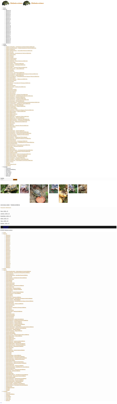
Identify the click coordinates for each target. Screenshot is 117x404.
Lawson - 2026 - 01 (5, 213)
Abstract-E (8, 15)
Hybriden (8, 163)
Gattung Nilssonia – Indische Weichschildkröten (17, 125)
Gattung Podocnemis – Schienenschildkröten (16, 141)
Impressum (8, 168)
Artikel (4, 44)
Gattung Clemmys (10, 71)
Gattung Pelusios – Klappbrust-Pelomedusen (16, 137)
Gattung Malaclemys (11, 112)
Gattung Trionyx (9, 161)
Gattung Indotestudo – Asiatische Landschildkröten (18, 103)
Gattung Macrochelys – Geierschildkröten (16, 111)
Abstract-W (8, 39)
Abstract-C (8, 13)
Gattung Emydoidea (10, 85)
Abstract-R (8, 32)
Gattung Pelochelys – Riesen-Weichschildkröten (17, 132)
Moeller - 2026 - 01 (5, 223)
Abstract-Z (8, 42)
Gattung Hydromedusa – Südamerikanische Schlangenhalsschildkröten (22, 102)
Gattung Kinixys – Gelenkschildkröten (14, 105)
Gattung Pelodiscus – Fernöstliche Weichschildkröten (18, 133)
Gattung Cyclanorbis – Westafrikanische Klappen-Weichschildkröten (22, 74)
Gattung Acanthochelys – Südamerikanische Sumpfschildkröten (21, 48)
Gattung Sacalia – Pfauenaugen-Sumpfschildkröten (18, 151)
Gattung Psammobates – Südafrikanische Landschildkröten (20, 142)
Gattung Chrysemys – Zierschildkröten (15, 68)
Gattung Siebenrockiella (11, 152)
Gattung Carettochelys (11, 58)
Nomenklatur (9, 172)
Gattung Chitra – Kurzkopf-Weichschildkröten (16, 67)
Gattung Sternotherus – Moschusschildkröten (16, 155)
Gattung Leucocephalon (11, 108)
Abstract (5, 9)
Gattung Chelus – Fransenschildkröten (15, 63)
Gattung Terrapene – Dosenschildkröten (15, 157)
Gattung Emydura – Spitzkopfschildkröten (16, 86)
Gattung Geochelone (11, 92)
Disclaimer (8, 170)
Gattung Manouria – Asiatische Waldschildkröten (17, 116)
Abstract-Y (8, 41)
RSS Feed (8, 175)
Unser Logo (8, 174)
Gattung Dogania (10, 81)
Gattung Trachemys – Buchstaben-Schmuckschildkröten (19, 160)
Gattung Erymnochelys (11, 90)
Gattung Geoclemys (10, 93)
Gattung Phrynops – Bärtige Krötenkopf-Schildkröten (18, 138)
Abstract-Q (8, 31)
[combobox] (7, 179)
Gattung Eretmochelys (11, 89)
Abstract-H (8, 19)
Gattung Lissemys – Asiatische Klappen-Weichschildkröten (20, 110)
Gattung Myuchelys (10, 123)
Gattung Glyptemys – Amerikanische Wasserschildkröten (19, 95)
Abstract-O (8, 28)
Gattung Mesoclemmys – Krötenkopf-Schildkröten (18, 120)
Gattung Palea (9, 129)
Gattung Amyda (9, 52)
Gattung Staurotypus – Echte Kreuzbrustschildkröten (18, 154)
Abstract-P (8, 30)
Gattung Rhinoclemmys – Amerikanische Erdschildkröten (19, 150)
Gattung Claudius (10, 70)
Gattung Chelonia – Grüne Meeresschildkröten (17, 61)
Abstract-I (8, 20)
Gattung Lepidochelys (11, 107)
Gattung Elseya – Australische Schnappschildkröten (18, 83)
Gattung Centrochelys (11, 59)
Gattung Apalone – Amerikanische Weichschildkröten (18, 53)
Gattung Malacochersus (11, 114)
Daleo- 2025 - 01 (4, 218)
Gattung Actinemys (10, 49)
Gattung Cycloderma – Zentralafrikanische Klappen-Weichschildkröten (22, 76)
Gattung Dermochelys (11, 80)
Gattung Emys (9, 88)
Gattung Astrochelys (11, 54)
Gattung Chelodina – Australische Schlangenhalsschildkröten (20, 46)
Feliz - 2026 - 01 (4, 211)
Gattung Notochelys (10, 126)
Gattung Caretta (9, 57)
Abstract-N (8, 27)
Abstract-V (8, 37)
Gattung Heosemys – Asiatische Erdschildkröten (17, 99)
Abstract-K (8, 23)
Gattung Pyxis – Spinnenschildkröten (14, 146)
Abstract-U (8, 36)
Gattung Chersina (10, 66)
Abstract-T (8, 35)
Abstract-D (8, 14)
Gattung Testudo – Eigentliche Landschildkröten (17, 159)
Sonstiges (8, 165)
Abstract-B (8, 11)
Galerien (5, 45)
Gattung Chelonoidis (10, 62)
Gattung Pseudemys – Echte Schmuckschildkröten (18, 145)
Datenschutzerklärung (11, 169)
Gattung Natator (10, 124)
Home (4, 8)
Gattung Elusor (9, 84)
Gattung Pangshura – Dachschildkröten (15, 130)
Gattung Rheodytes (10, 148)
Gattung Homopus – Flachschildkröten (15, 101)
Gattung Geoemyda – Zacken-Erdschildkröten (17, 94)
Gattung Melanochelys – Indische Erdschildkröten (17, 119)
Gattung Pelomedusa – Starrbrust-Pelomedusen (17, 134)
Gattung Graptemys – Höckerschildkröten (16, 98)
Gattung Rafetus (10, 147)
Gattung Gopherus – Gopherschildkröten (15, 97)
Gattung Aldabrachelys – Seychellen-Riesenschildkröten (19, 50)
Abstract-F (8, 17)
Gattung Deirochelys (11, 77)
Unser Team (8, 173)
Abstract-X (8, 40)
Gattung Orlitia (9, 128)
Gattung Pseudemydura (11, 143)
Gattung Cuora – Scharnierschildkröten (15, 72)
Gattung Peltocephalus (11, 136)
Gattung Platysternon (11, 139)
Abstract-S (8, 33)
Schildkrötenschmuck (11, 164)
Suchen (2, 178)
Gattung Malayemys (10, 115)
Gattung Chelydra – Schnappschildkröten (15, 64)
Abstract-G (8, 18)
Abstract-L (8, 24)
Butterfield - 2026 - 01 (6, 216)
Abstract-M (8, 26)
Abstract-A (8, 10)
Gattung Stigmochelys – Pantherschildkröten (16, 156)
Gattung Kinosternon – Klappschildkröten (15, 106)
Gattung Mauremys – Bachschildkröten (15, 117)
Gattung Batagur (10, 55)
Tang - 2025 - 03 (4, 221)
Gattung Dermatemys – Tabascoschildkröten (16, 79)
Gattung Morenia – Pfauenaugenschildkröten (16, 121)
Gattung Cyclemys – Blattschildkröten (15, 75)
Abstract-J (8, 22)
